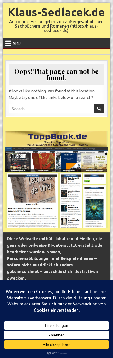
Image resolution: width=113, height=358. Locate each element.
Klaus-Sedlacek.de (56, 12)
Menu (17, 43)
